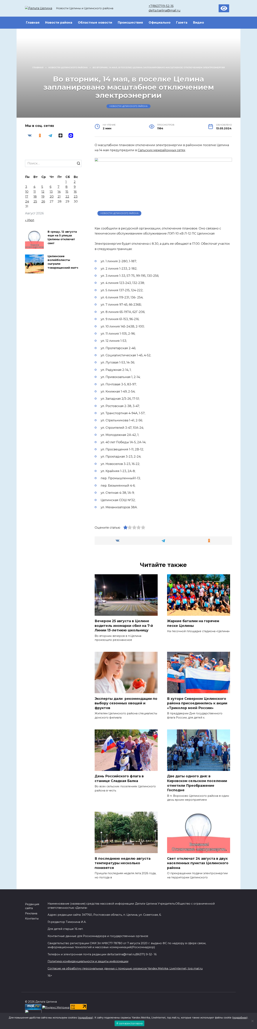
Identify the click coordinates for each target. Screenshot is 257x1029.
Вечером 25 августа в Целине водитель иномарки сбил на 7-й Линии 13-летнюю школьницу (124, 625)
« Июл (29, 220)
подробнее (85, 1017)
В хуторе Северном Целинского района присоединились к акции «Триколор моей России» (197, 703)
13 (51, 191)
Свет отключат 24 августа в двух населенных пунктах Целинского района (197, 863)
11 (34, 191)
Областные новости (95, 22)
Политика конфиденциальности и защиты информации (88, 961)
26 (43, 201)
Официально (159, 22)
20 (52, 196)
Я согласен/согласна (129, 1023)
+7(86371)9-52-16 (161, 6)
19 (42, 196)
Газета (181, 22)
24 (27, 201)
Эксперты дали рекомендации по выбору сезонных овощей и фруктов (126, 703)
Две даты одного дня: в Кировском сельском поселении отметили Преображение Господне (197, 783)
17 (26, 196)
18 (35, 196)
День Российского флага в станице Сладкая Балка (119, 778)
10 (26, 191)
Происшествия (130, 22)
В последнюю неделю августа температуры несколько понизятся (123, 863)
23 (76, 196)
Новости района (58, 22)
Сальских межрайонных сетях (161, 150)
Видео (198, 22)
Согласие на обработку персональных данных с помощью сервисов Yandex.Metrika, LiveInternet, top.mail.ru (125, 968)
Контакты (32, 918)
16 (75, 191)
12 (42, 191)
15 (66, 191)
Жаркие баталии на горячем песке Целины (193, 623)
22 (67, 196)
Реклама (31, 913)
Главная (33, 22)
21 (59, 196)
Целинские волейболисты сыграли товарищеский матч (63, 262)
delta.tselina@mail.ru (164, 10)
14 (59, 191)
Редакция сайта (32, 906)
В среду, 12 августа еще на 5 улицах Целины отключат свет (62, 237)
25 (35, 201)
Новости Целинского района (128, 106)
